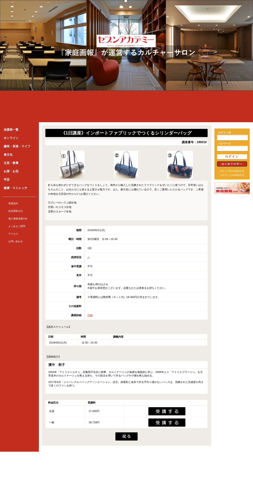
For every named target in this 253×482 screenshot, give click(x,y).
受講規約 (13, 203)
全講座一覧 (11, 129)
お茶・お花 (11, 171)
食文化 (8, 154)
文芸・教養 (11, 162)
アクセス (13, 233)
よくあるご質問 (16, 226)
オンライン (11, 137)
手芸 (7, 179)
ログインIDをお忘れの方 (232, 170)
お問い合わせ (15, 241)
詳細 (90, 315)
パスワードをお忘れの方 (232, 175)
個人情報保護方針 (18, 218)
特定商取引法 (15, 211)
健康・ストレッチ (15, 187)
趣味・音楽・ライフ (17, 146)
